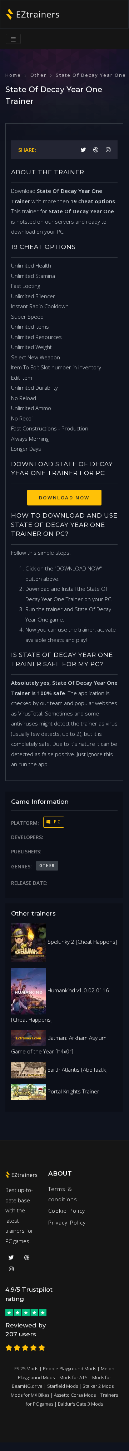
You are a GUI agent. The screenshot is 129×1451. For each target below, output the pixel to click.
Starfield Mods (62, 1386)
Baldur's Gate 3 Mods (80, 1404)
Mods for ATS (73, 1377)
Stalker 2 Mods (98, 1386)
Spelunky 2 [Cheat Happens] (81, 941)
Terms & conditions (62, 1194)
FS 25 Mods (26, 1368)
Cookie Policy (66, 1210)
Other (38, 75)
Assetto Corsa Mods (75, 1395)
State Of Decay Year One (91, 75)
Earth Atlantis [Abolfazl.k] (77, 1069)
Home (13, 75)
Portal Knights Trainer (72, 1091)
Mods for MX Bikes (30, 1395)
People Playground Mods (69, 1368)
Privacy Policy (67, 1222)
